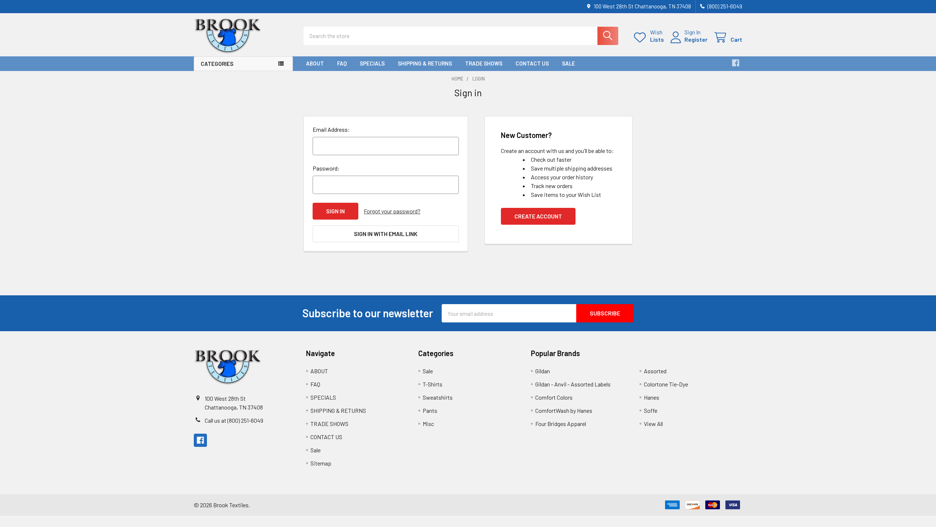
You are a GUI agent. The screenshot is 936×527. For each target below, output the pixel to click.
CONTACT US (532, 63)
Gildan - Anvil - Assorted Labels (573, 384)
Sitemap (320, 463)
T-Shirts (432, 384)
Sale (568, 63)
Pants (430, 410)
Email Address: (331, 129)
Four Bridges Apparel (560, 423)
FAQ (342, 63)
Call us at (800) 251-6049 (234, 420)
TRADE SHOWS (483, 63)
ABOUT (315, 63)
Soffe (650, 410)
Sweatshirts (438, 397)
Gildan (542, 370)
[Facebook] (735, 63)
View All (653, 423)
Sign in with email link (386, 233)
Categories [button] (217, 63)
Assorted (655, 370)
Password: (326, 168)
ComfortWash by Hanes (563, 410)
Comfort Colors (554, 397)
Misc (428, 423)
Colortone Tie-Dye (666, 384)
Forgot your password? (392, 211)
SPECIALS (372, 63)
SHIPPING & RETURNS (425, 63)
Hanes (651, 397)
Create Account (538, 216)
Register (695, 39)
